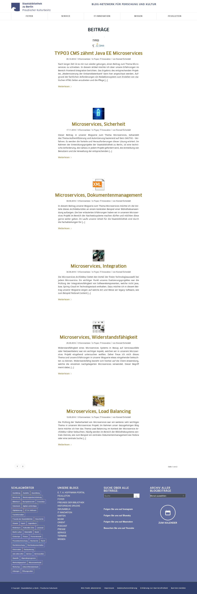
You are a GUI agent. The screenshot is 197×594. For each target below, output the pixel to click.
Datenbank (16, 506)
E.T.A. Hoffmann (30, 510)
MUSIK (61, 519)
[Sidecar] (98, 255)
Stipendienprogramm (28, 558)
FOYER (61, 499)
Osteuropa (16, 536)
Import (23, 523)
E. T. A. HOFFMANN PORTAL (71, 492)
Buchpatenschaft (28, 501)
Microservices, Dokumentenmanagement (98, 195)
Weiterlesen (64, 86)
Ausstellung (36, 493)
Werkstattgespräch (19, 562)
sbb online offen (18, 554)
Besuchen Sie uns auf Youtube (119, 528)
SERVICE (62, 532)
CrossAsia (41, 501)
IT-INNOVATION (65, 512)
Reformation (17, 549)
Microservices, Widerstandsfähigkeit (98, 337)
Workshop (16, 567)
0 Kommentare (84, 59)
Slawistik (16, 558)
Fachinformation (18, 514)
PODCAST (62, 525)
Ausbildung (16, 493)
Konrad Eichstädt (123, 59)
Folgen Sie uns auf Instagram (118, 509)
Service (29, 554)
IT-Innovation (105, 59)
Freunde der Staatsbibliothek (23, 519)
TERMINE (62, 535)
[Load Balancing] (98, 401)
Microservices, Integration (98, 266)
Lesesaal (40, 527)
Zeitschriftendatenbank (30, 567)
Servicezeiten (39, 554)
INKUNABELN (64, 509)
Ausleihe (26, 493)
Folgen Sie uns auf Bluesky (117, 515)
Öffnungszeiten (27, 571)
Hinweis (15, 523)
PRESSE (61, 529)
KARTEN (62, 515)
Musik (37, 532)
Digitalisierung (17, 510)
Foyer (96, 59)
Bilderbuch (16, 501)
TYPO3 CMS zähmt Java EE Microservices (98, 53)
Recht (43, 541)
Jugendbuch (32, 523)
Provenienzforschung (20, 541)
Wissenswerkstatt (35, 562)
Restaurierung (29, 549)
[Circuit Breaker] (98, 327)
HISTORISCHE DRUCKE (69, 505)
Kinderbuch (16, 527)
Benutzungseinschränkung (32, 497)
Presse (25, 536)
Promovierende (36, 536)
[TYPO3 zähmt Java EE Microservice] (98, 43)
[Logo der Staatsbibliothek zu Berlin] (31, 7)
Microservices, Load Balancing (98, 411)
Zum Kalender (167, 523)
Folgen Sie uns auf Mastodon (118, 521)
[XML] (98, 184)
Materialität (28, 532)
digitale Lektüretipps (30, 506)
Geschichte (39, 519)
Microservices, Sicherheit (98, 124)
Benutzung (16, 497)
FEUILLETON (64, 495)
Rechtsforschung (19, 545)
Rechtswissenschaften (35, 545)
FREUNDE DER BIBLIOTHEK (71, 502)
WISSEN (61, 539)
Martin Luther (17, 532)
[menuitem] (123, 4)
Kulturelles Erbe (28, 527)
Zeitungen (16, 571)
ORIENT (61, 522)
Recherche (34, 541)
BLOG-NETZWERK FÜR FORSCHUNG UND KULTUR (124, 4)
